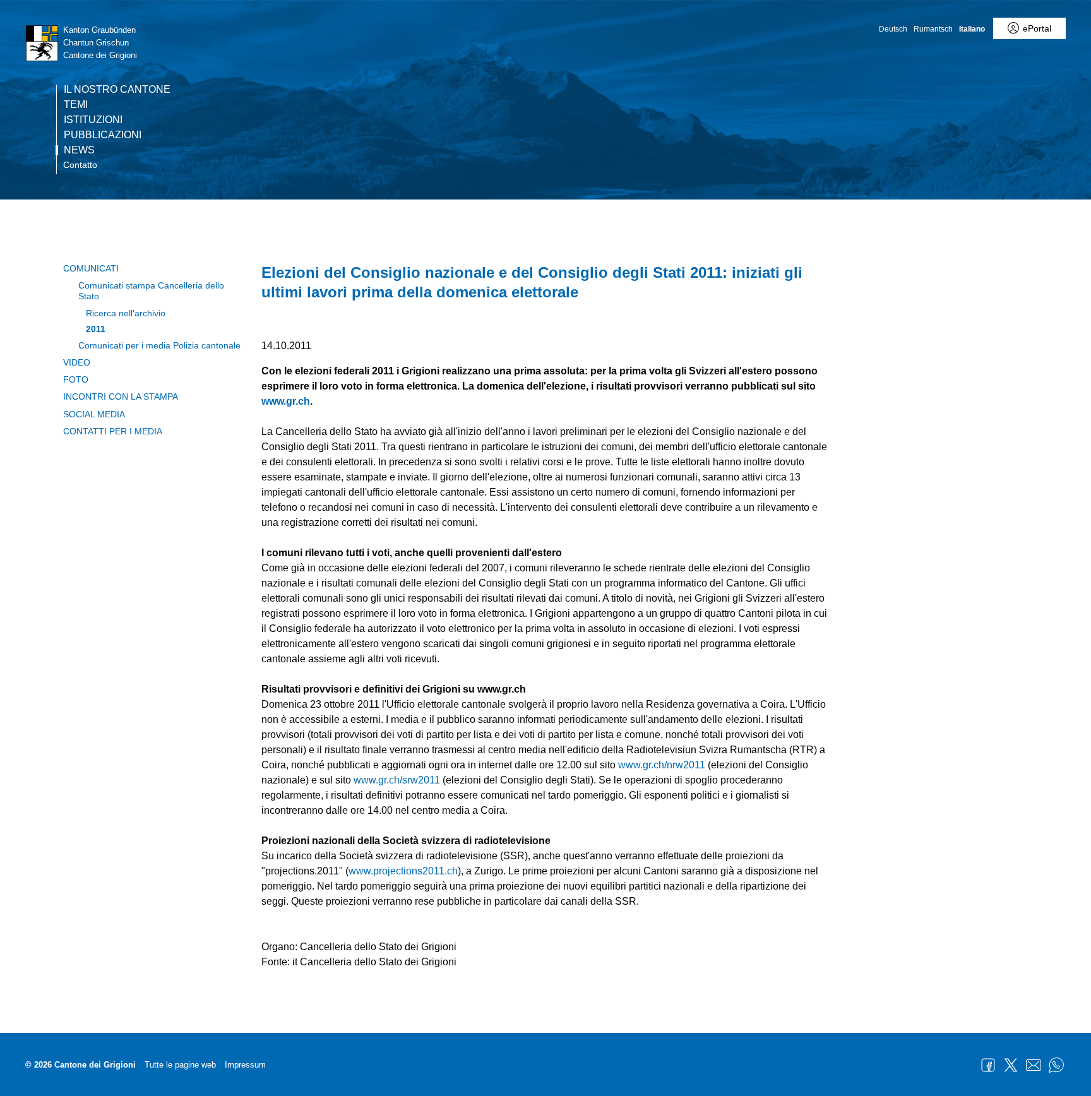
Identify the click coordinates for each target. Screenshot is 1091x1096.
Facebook (988, 1065)
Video (76, 362)
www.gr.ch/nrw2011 (661, 764)
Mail (1033, 1065)
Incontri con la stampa (120, 396)
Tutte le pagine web (180, 1064)
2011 (95, 329)
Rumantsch (933, 29)
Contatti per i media (112, 431)
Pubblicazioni (102, 135)
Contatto (80, 164)
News (79, 150)
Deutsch (893, 29)
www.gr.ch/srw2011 (397, 780)
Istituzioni (93, 120)
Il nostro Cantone (117, 90)
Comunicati (91, 268)
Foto (75, 379)
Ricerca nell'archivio (125, 313)
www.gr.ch (285, 401)
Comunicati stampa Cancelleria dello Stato (151, 290)
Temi (76, 105)
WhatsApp (1056, 1065)
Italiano (972, 29)
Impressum (245, 1064)
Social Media (94, 414)
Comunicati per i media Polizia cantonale (159, 345)
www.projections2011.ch (403, 871)
